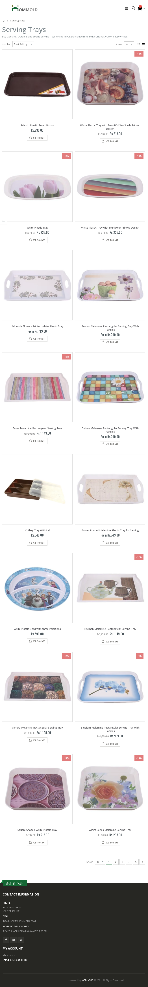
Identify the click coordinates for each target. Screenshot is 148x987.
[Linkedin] (21, 940)
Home (4, 20)
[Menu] (126, 8)
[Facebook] (6, 940)
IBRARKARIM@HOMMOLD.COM (19, 921)
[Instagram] (13, 940)
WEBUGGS (87, 980)
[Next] (142, 862)
